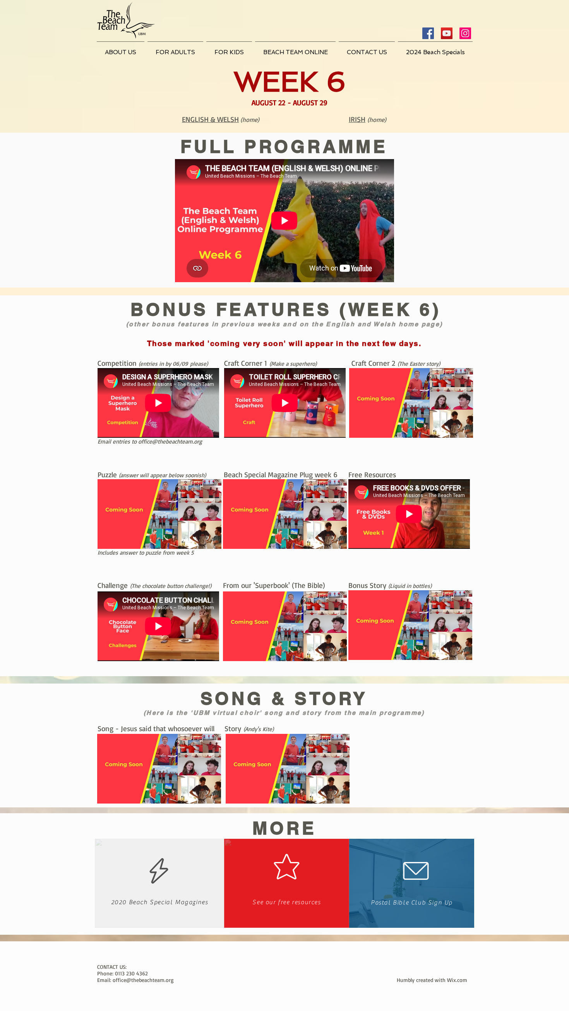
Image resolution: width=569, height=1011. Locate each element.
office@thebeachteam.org (170, 441)
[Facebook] (428, 33)
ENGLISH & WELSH (210, 119)
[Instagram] (465, 33)
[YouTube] (446, 33)
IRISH (357, 119)
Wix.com (457, 980)
